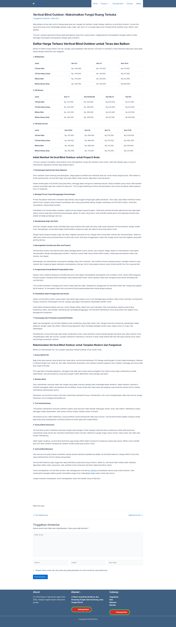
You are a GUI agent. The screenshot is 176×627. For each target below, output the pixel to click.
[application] (108, 3)
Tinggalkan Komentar (41, 18)
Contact (129, 4)
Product (104, 4)
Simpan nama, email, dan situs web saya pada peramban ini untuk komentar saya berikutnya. (72, 570)
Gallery (138, 4)
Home (95, 4)
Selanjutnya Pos (136, 515)
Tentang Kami (117, 4)
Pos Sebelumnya (40, 515)
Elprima (94, 470)
